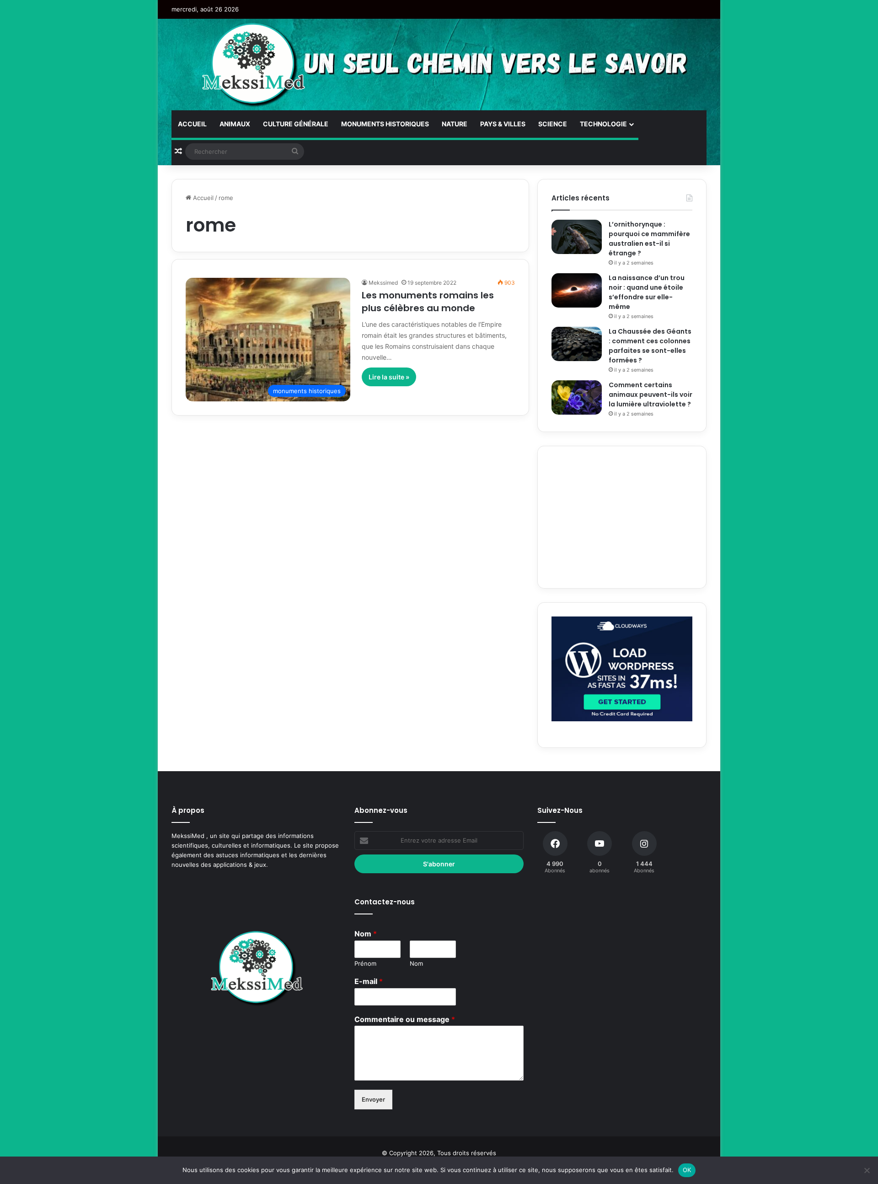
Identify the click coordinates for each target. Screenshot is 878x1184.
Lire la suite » (389, 377)
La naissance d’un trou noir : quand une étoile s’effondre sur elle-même (647, 292)
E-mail (368, 981)
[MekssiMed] (254, 64)
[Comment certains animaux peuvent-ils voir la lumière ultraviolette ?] (576, 397)
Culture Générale (295, 124)
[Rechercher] (295, 151)
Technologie (603, 124)
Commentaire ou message (404, 1019)
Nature (454, 124)
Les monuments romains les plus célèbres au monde (428, 301)
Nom (365, 933)
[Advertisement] (621, 517)
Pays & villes (502, 124)
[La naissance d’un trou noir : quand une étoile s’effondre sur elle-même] (576, 290)
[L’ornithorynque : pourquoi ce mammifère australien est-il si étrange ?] (576, 237)
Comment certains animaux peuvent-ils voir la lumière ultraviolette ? (650, 394)
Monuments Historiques (385, 124)
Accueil (192, 124)
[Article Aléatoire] (178, 151)
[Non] (866, 1170)
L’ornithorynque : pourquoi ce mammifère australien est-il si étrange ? (649, 239)
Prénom (365, 963)
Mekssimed (383, 282)
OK (687, 1169)
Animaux (235, 124)
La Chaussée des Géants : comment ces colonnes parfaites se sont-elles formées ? (650, 346)
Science (552, 124)
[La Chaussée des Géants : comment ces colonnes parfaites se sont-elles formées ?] (576, 344)
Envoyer (373, 1099)
